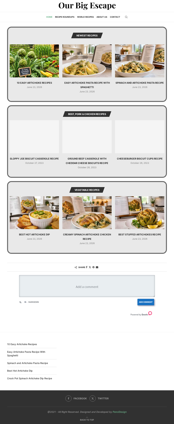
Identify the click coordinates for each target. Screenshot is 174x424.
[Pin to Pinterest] (93, 267)
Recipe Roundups (64, 17)
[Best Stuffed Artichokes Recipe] (139, 212)
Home (49, 17)
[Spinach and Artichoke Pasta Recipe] (139, 60)
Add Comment (146, 302)
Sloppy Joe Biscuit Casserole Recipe (34, 158)
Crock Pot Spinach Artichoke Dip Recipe (29, 378)
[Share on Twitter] (90, 267)
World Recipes (85, 17)
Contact (115, 17)
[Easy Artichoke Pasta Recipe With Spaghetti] (87, 60)
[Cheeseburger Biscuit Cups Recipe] (139, 136)
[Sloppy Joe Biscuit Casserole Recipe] (34, 136)
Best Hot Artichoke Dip (34, 234)
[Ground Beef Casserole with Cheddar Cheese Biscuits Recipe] (87, 136)
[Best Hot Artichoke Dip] (34, 212)
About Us (102, 17)
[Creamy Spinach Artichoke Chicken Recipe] (87, 212)
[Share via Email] (97, 267)
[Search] (126, 17)
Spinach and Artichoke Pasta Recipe (140, 82)
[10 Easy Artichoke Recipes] (34, 60)
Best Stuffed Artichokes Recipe (139, 234)
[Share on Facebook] (86, 267)
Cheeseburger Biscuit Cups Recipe (140, 158)
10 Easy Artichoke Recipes (34, 82)
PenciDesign (120, 411)
